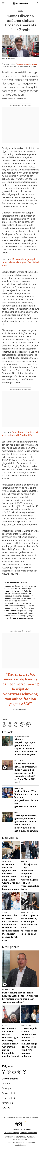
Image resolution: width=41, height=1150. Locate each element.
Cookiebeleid (15, 1129)
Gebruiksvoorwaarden (28, 1133)
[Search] (37, 3)
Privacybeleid (26, 1129)
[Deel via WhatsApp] (10, 724)
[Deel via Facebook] (16, 724)
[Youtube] (24, 1072)
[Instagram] (19, 1072)
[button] (11, 1133)
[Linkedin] (8, 1072)
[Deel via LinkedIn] (28, 724)
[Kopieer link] (4, 724)
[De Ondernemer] (20, 3)
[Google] (3, 1072)
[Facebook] (14, 1072)
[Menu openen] (3, 3)
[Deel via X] (22, 724)
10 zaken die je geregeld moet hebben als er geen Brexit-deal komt (20, 262)
